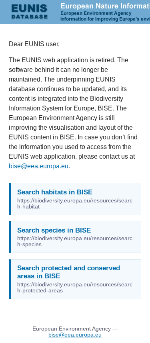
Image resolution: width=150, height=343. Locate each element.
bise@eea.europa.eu (38, 166)
